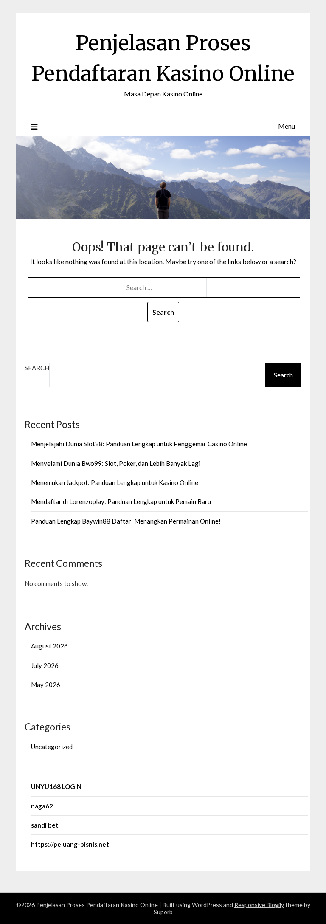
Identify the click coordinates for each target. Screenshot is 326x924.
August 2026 (49, 646)
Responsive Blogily (259, 904)
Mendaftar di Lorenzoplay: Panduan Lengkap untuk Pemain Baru (121, 501)
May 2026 (45, 684)
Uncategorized (52, 746)
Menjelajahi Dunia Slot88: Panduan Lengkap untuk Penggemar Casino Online (139, 444)
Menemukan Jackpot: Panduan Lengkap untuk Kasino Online (114, 482)
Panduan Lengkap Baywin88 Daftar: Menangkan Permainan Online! (126, 521)
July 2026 (45, 665)
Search (37, 368)
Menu (286, 126)
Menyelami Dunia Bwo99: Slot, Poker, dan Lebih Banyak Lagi (115, 463)
